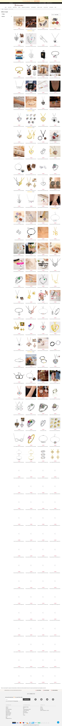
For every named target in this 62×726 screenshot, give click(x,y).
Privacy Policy (8, 710)
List (23, 713)
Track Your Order (42, 2)
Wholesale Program (8, 712)
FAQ (23, 708)
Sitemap (7, 708)
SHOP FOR (10, 7)
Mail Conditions (8, 711)
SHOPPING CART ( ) (49, 2)
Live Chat (41, 708)
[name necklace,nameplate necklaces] (19, 4)
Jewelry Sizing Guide (26, 710)
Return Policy (25, 711)
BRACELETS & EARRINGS (26, 7)
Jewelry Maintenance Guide (27, 709)
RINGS (19, 7)
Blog (6, 717)
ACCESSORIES (33, 7)
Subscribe (26, 699)
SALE (6, 7)
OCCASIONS (51, 7)
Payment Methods (25, 712)
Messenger (41, 709)
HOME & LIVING (39, 7)
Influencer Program (8, 713)
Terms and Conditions (9, 709)
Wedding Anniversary (9, 718)
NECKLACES (15, 7)
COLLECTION (46, 7)
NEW (55, 7)
